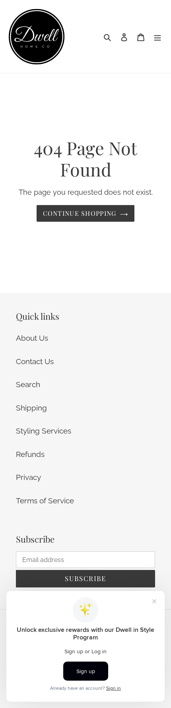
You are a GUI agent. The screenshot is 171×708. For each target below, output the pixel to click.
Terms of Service (45, 500)
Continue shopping (80, 213)
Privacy (28, 477)
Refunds (30, 454)
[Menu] (157, 36)
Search (28, 384)
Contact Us (35, 361)
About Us (32, 338)
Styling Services (43, 430)
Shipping (31, 407)
